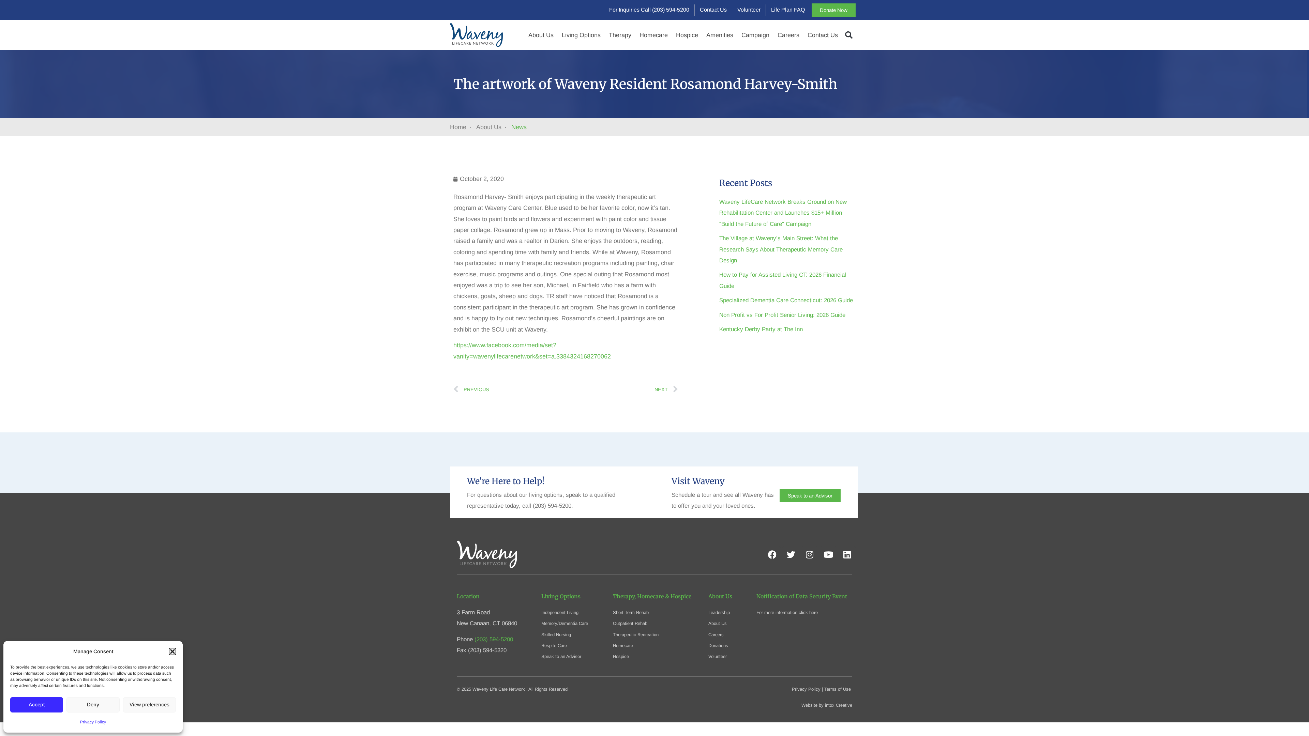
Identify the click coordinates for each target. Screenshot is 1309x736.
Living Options (581, 35)
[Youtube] (828, 554)
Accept (37, 704)
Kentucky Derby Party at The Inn (761, 329)
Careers (788, 35)
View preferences (149, 704)
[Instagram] (809, 554)
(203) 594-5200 (494, 639)
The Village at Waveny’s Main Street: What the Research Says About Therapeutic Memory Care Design (781, 249)
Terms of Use (837, 689)
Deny (93, 704)
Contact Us (823, 35)
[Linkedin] (847, 554)
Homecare (654, 35)
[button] (172, 651)
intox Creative (838, 705)
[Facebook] (772, 554)
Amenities (719, 35)
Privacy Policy (93, 722)
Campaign (755, 35)
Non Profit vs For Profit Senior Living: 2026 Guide (782, 315)
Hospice (687, 35)
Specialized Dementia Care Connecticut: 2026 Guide (786, 300)
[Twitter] (790, 554)
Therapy (620, 35)
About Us (541, 35)
